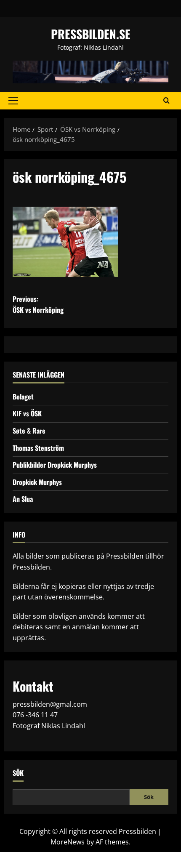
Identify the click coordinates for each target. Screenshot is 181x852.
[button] (13, 100)
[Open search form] (166, 101)
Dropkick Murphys (37, 482)
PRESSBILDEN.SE (90, 34)
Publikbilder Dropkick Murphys (55, 465)
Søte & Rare (29, 431)
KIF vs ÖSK (27, 413)
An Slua (23, 499)
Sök (18, 773)
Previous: (38, 304)
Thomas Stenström (38, 448)
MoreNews (68, 842)
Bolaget (23, 396)
